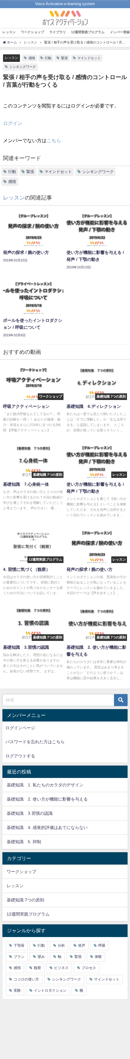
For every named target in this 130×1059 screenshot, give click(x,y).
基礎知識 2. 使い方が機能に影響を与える (47, 799)
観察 (37, 968)
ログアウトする (20, 756)
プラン (19, 956)
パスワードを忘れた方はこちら (35, 742)
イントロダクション (50, 990)
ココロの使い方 (26, 979)
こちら (54, 140)
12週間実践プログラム (88, 32)
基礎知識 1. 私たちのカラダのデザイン (45, 785)
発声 (81, 945)
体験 (98, 956)
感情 (31, 58)
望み (41, 956)
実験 (17, 990)
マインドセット (89, 58)
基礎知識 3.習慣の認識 (30, 813)
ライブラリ (57, 32)
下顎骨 (19, 945)
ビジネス (61, 968)
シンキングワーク (22, 67)
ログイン (12, 123)
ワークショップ (32, 32)
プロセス (89, 968)
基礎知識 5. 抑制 (24, 842)
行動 (48, 58)
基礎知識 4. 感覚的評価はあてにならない (47, 827)
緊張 (64, 58)
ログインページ (20, 728)
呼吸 (102, 945)
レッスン (9, 32)
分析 (61, 945)
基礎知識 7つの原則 (25, 900)
